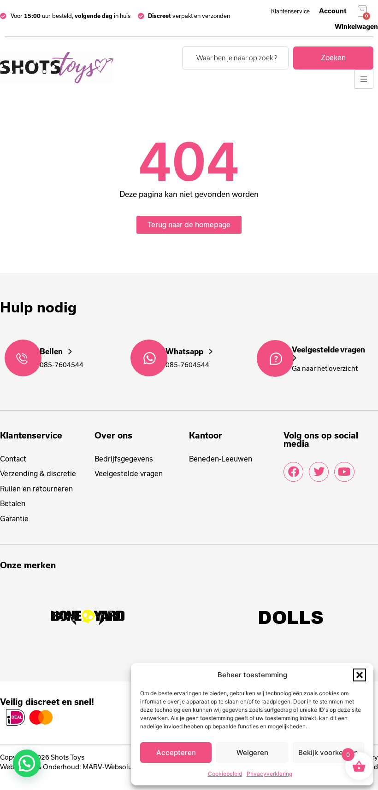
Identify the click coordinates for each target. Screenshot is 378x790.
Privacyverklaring (269, 773)
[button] (359, 675)
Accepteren (176, 752)
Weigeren (252, 752)
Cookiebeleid (225, 773)
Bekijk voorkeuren (328, 752)
